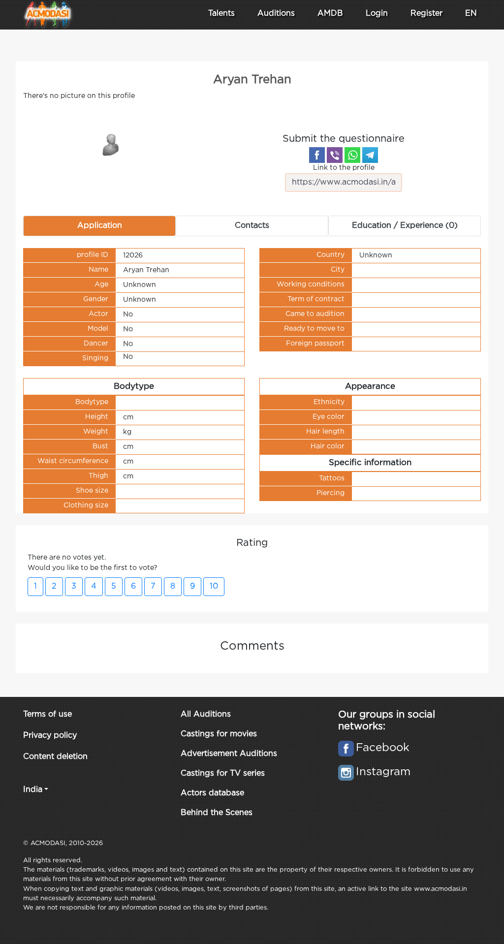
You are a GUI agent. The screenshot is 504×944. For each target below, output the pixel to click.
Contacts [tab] (252, 225)
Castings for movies (219, 734)
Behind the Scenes (216, 813)
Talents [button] (221, 13)
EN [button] (471, 13)
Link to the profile (344, 168)
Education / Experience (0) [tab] (405, 225)
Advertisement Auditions (229, 753)
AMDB (330, 13)
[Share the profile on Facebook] (317, 155)
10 (214, 586)
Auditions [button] (276, 13)
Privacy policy (50, 735)
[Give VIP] (111, 144)
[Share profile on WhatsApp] (352, 155)
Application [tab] (99, 225)
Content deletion (55, 756)
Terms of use (47, 714)
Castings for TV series (223, 773)
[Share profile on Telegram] (370, 155)
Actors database (212, 793)
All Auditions (206, 714)
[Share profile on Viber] (335, 155)
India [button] (32, 789)
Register (426, 13)
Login (377, 13)
